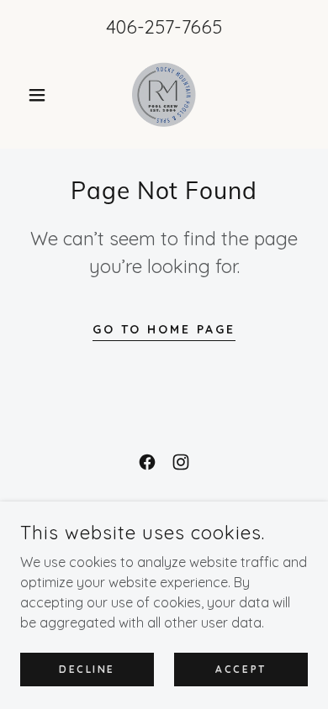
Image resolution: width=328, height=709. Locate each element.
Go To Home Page (164, 329)
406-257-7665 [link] (164, 27)
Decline (87, 669)
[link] (164, 95)
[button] (41, 95)
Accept (240, 669)
